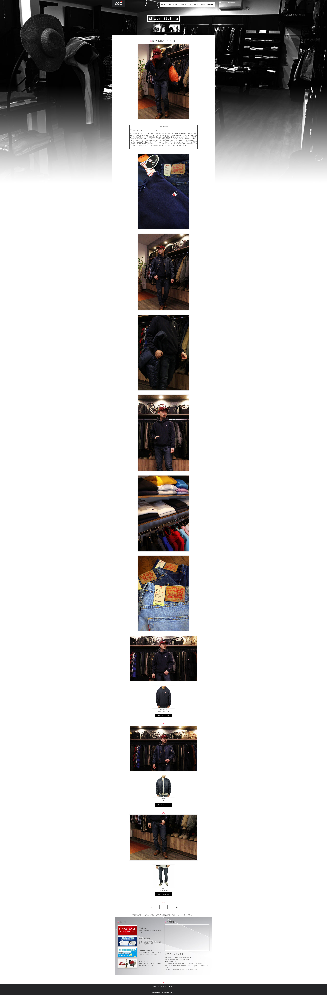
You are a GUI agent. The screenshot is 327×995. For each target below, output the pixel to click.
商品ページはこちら (163, 715)
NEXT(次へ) (194, 4)
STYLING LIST (173, 4)
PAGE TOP (161, 986)
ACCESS (210, 4)
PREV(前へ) (184, 4)
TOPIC (203, 4)
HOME (163, 4)
